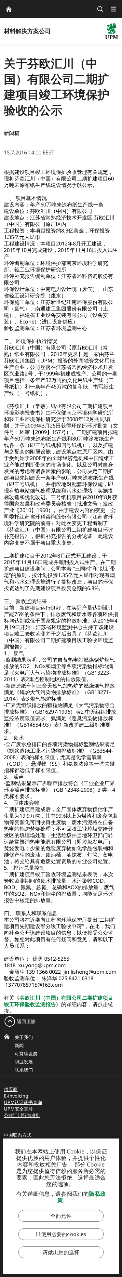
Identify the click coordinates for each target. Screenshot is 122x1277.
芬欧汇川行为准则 (22, 1115)
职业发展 (24, 1062)
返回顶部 (26, 1021)
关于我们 (24, 1037)
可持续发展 (26, 1053)
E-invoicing (16, 1096)
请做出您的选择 (61, 1252)
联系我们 (24, 1070)
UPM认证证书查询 (23, 1102)
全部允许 (61, 1215)
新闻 (19, 1045)
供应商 (11, 1089)
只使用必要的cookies (60, 1234)
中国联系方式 (17, 1135)
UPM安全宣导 (18, 1109)
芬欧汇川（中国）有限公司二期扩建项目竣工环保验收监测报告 (58, 1001)
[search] (100, 9)
